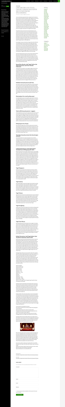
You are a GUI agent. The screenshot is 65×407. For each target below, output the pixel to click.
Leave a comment (27, 14)
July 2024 (45, 30)
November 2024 (46, 26)
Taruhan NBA (46, 49)
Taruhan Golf (46, 48)
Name (17, 379)
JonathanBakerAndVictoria (6, 1)
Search (2, 5)
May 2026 (45, 11)
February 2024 (46, 34)
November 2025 (46, 16)
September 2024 (46, 28)
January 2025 (46, 25)
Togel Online (46, 50)
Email (17, 383)
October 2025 (46, 17)
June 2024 (45, 31)
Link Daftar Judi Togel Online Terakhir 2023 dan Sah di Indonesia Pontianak (27, 358)
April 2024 (45, 32)
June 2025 (45, 20)
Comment (18, 366)
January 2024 (46, 35)
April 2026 (45, 12)
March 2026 (46, 13)
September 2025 (46, 18)
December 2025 (46, 15)
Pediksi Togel (46, 46)
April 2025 (45, 22)
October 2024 (46, 27)
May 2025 (45, 21)
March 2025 (46, 23)
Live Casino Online (46, 45)
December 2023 (46, 36)
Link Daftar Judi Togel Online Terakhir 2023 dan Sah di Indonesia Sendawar (27, 354)
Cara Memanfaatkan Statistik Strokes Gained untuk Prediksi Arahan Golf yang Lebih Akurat (5, 19)
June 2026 (45, 10)
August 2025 (46, 19)
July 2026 (45, 9)
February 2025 (46, 24)
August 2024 (46, 29)
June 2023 (45, 37)
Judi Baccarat (46, 42)
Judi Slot (45, 43)
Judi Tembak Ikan (46, 44)
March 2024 (46, 33)
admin (22, 14)
